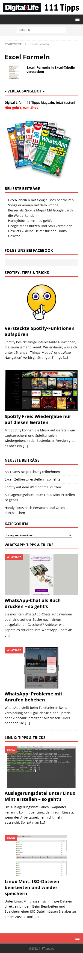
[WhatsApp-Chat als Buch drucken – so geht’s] (41, 574)
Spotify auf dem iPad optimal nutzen (33, 487)
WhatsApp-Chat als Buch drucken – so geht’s (33, 603)
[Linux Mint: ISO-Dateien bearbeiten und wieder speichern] (41, 855)
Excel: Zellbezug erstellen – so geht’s (33, 479)
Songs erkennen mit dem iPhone (33, 205)
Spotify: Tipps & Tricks (27, 272)
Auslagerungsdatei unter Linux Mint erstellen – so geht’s (40, 796)
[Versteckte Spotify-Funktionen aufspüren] (41, 302)
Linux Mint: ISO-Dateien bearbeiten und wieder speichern (32, 887)
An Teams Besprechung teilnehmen (32, 471)
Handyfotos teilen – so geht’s (30, 220)
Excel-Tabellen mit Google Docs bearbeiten (41, 200)
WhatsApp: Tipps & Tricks (29, 544)
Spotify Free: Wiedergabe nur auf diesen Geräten (38, 419)
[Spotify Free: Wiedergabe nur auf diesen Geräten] (41, 390)
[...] (65, 357)
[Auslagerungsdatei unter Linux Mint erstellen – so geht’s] (41, 767)
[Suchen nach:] (41, 29)
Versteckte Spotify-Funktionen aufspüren (39, 331)
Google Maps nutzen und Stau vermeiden (40, 226)
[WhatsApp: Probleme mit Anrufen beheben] (41, 668)
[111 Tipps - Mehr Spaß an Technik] (41, 12)
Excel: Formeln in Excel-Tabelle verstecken (51, 69)
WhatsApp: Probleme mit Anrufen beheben (33, 697)
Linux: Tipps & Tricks (25, 737)
